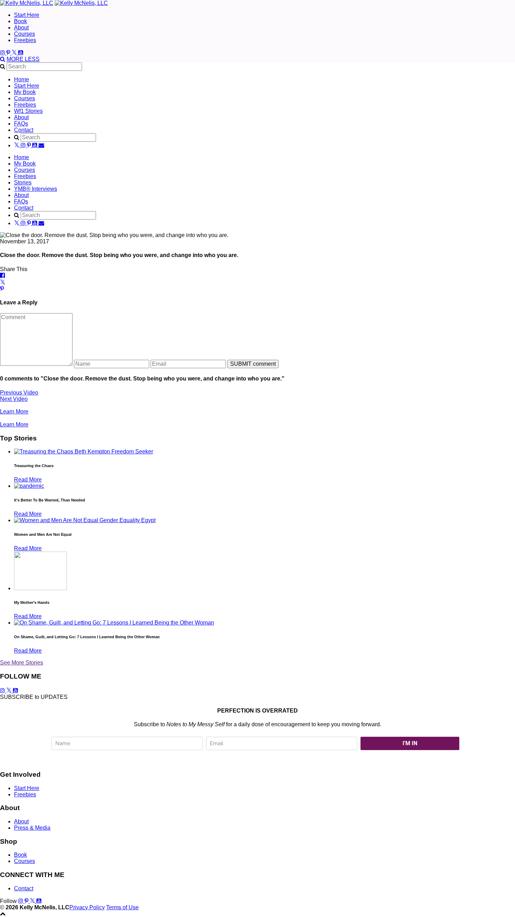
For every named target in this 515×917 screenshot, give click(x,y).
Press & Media (32, 828)
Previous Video (19, 393)
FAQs (21, 124)
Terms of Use (122, 907)
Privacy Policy (87, 907)
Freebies (25, 40)
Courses (24, 34)
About (21, 28)
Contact (23, 130)
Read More (28, 480)
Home (21, 79)
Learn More (14, 411)
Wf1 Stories (28, 111)
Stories (23, 183)
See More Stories (21, 663)
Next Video (14, 399)
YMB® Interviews (35, 189)
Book (20, 21)
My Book (25, 92)
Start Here (26, 15)
